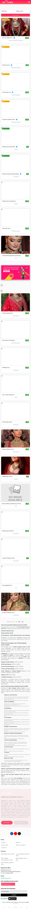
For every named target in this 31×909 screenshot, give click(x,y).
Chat (27, 907)
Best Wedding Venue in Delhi (21, 859)
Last (22, 621)
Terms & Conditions (21, 845)
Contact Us (4, 847)
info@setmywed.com (6, 878)
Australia (3, 842)
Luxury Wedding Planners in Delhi (23, 854)
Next (19, 621)
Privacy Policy (4, 845)
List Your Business (6, 884)
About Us (18, 842)
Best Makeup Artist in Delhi (7, 854)
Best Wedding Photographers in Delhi (6, 859)
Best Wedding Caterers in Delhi (7, 863)
